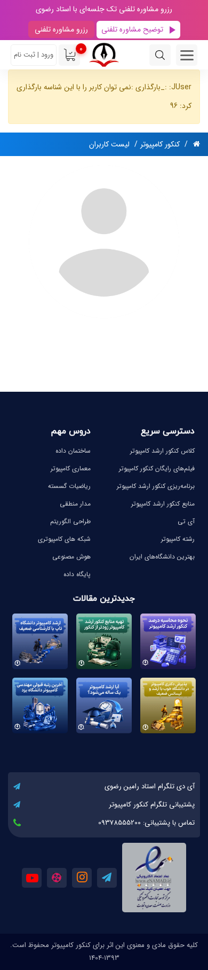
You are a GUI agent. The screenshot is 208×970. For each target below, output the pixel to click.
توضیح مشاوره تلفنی (132, 29)
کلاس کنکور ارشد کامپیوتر (162, 451)
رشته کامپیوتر (178, 539)
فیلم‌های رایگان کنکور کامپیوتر (157, 468)
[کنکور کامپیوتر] (104, 55)
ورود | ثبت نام (33, 54)
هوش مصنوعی (71, 557)
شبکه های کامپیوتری (64, 539)
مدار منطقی (75, 504)
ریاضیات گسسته (69, 486)
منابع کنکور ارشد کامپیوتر (163, 504)
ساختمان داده (73, 451)
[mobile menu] (186, 55)
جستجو (160, 55)
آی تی (186, 521)
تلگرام (107, 878)
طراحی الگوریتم (70, 521)
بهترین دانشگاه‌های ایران (162, 557)
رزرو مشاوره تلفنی (61, 29)
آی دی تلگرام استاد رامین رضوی (150, 786)
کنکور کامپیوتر (160, 144)
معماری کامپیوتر (71, 468)
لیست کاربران (109, 144)
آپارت (57, 878)
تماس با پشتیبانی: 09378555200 (146, 822)
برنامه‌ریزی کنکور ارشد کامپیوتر (156, 486)
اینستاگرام (82, 878)
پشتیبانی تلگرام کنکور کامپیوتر (152, 804)
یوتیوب (32, 878)
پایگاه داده (77, 574)
